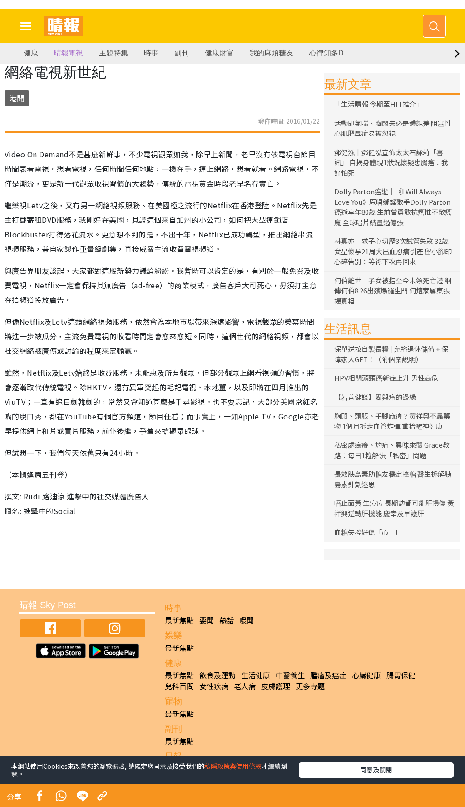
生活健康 (255, 675)
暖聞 (246, 620)
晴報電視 (68, 53)
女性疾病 (213, 686)
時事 (151, 53)
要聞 (206, 620)
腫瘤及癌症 (328, 675)
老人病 (245, 686)
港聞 (17, 98)
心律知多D (326, 53)
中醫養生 (290, 675)
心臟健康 (366, 675)
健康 (31, 53)
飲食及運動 (217, 675)
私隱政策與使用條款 (233, 766)
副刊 (181, 53)
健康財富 (219, 53)
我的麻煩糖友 (271, 53)
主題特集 (113, 53)
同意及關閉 (376, 769)
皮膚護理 (275, 686)
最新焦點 (179, 620)
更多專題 (310, 686)
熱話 (226, 620)
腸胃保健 (401, 675)
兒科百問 (179, 686)
